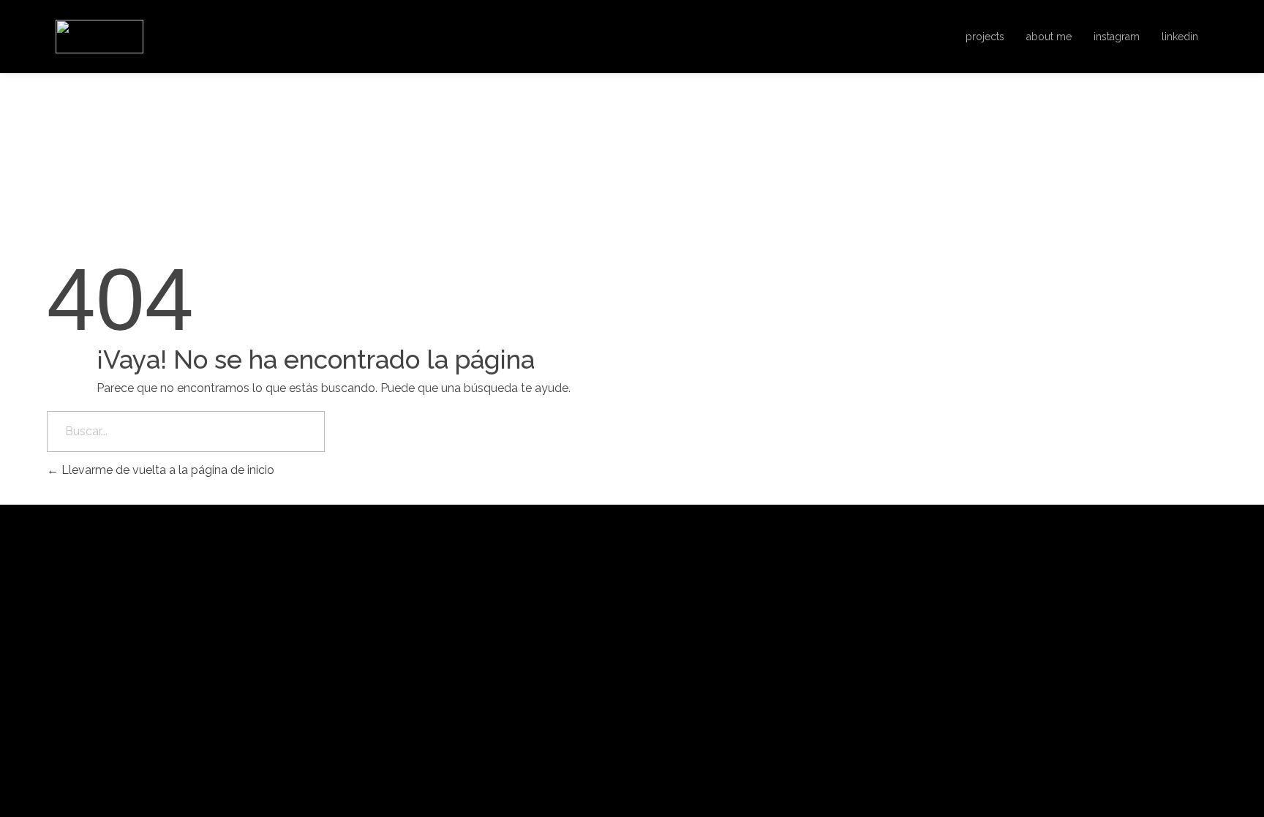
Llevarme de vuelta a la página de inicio (166, 470)
